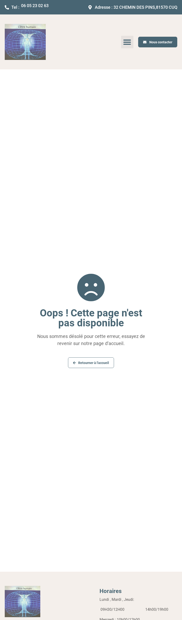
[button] (127, 42)
